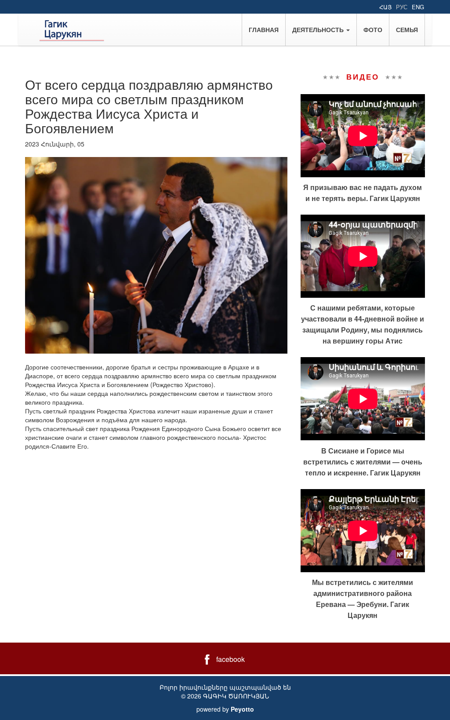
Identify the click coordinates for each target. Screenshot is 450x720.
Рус (401, 7)
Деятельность (318, 29)
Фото (372, 29)
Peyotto (242, 709)
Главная (264, 29)
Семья (407, 29)
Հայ (385, 7)
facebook (230, 659)
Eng (418, 7)
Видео (362, 76)
